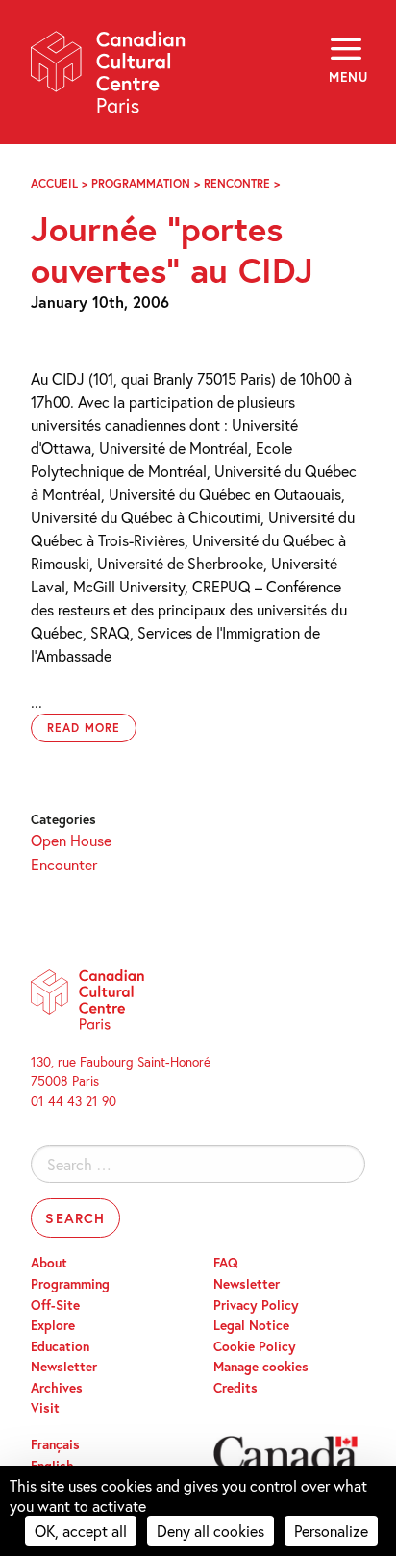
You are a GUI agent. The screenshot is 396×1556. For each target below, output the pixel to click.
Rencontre (237, 183)
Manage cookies (261, 1366)
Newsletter (64, 1366)
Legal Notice (251, 1325)
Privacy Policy (256, 1305)
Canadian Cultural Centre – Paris (108, 78)
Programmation (140, 183)
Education (60, 1346)
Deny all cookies (210, 1530)
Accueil (54, 183)
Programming (70, 1283)
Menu (347, 77)
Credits (235, 1387)
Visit (45, 1408)
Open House (71, 840)
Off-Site (55, 1305)
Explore (53, 1325)
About (49, 1262)
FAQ (225, 1262)
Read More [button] (83, 727)
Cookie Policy (254, 1346)
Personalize (331, 1530)
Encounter (64, 864)
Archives (57, 1387)
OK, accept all (81, 1530)
